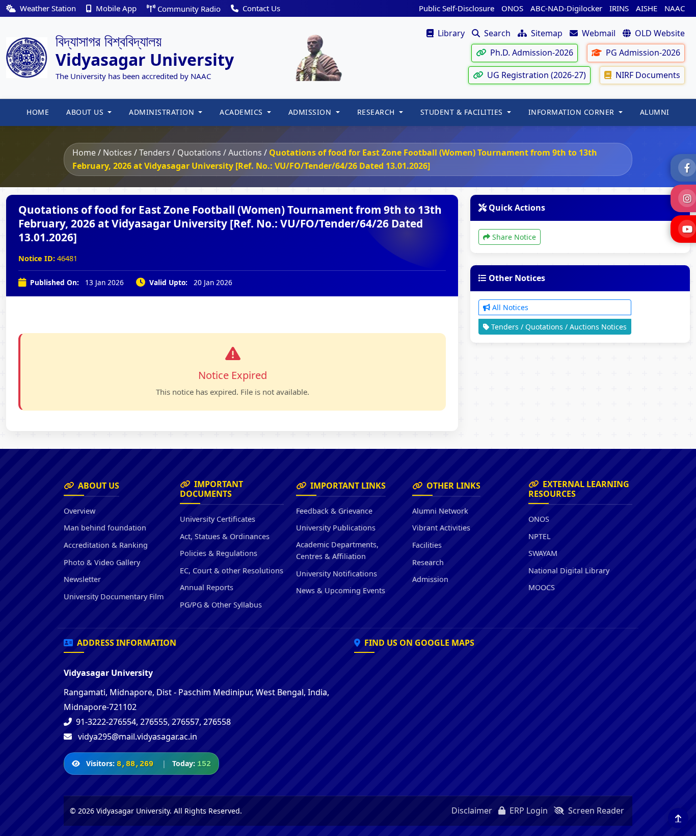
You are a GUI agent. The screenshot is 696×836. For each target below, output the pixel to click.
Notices (117, 152)
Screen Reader (595, 810)
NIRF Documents (646, 75)
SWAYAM (542, 553)
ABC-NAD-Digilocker (566, 8)
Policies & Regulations (218, 553)
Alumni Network (440, 511)
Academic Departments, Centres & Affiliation (337, 550)
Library (450, 33)
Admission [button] (311, 112)
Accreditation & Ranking (106, 545)
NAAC (674, 8)
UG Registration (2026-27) (535, 75)
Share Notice (513, 237)
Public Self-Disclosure (456, 8)
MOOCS (541, 587)
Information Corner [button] (572, 112)
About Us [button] (86, 112)
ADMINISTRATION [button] (163, 112)
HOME (37, 112)
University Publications (336, 528)
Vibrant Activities (441, 528)
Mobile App (116, 8)
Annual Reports (206, 587)
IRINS (619, 8)
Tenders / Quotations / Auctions (200, 152)
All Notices (509, 307)
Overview (79, 511)
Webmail (597, 33)
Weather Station (48, 8)
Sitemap (546, 33)
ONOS (512, 8)
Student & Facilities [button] (462, 112)
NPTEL (539, 536)
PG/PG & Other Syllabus (221, 605)
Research (428, 562)
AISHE (646, 8)
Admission (430, 579)
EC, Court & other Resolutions (231, 570)
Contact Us (260, 8)
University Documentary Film (114, 596)
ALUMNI (655, 112)
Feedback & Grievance (334, 511)
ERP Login (527, 810)
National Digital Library (568, 570)
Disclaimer (471, 810)
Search (496, 33)
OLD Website (659, 33)
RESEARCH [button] (377, 112)
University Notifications (336, 573)
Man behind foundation (105, 528)
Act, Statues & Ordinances (225, 536)
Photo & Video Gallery (102, 562)
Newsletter (82, 579)
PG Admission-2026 (642, 52)
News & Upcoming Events (340, 590)
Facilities (427, 545)
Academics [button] (242, 112)
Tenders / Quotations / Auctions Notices (558, 327)
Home (84, 152)
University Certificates (217, 519)
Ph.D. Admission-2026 (530, 52)
